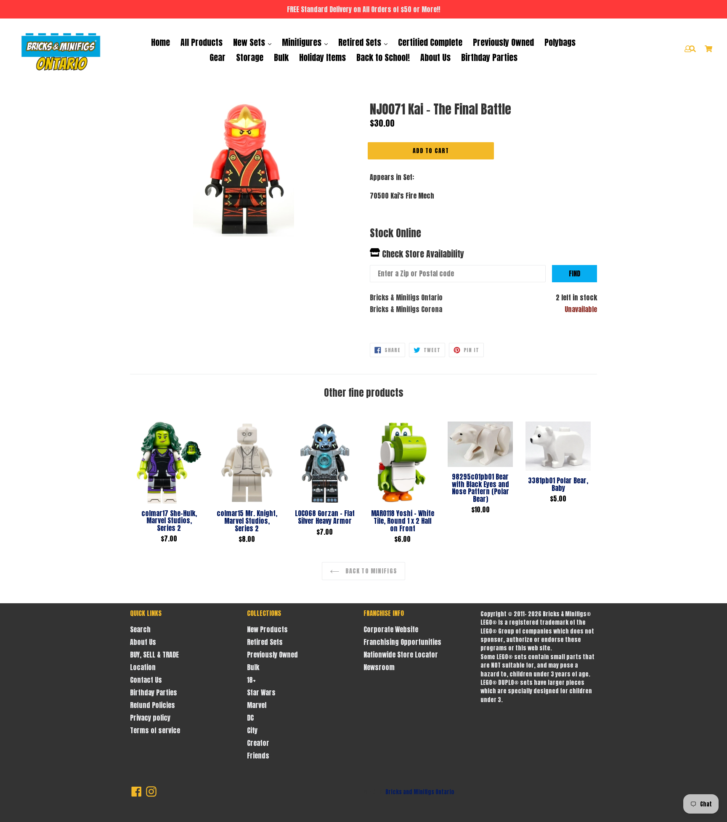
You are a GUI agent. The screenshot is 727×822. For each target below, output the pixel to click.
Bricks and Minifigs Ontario (419, 792)
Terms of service (155, 730)
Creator (258, 743)
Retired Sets (360, 42)
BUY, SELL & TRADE (154, 655)
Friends (258, 755)
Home (160, 42)
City (252, 730)
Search (140, 629)
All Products (201, 42)
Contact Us (146, 680)
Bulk (281, 57)
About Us (435, 57)
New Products (267, 629)
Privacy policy (150, 718)
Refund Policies (152, 705)
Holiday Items (322, 57)
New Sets (250, 42)
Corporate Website (391, 629)
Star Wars (261, 692)
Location (143, 667)
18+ (251, 680)
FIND (574, 273)
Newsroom (379, 667)
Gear (218, 57)
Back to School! (383, 57)
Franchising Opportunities (402, 642)
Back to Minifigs (370, 571)
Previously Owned (503, 42)
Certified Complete (430, 42)
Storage (249, 57)
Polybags (560, 42)
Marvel (256, 705)
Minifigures (303, 42)
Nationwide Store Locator (401, 655)
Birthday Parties (489, 57)
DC (250, 718)
